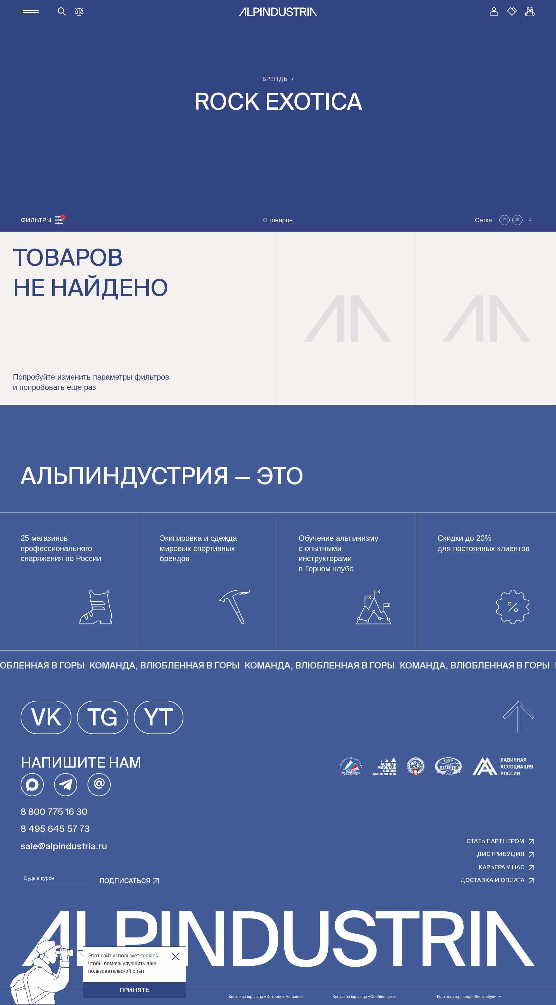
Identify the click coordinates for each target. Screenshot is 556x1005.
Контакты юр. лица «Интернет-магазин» (266, 996)
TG (102, 719)
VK (46, 719)
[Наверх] (518, 717)
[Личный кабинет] (494, 12)
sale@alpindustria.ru (64, 846)
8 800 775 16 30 (54, 812)
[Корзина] (530, 12)
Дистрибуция (500, 854)
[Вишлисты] (512, 12)
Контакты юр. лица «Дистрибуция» (469, 996)
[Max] (32, 784)
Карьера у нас (501, 868)
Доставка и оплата (492, 880)
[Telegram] (65, 784)
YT (158, 719)
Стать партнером (495, 841)
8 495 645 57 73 (55, 829)
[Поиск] (62, 11)
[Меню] (31, 11)
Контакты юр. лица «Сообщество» (364, 996)
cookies (149, 955)
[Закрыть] (175, 957)
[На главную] (278, 11)
